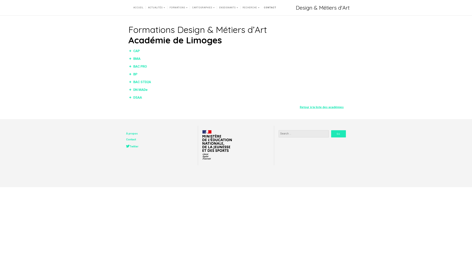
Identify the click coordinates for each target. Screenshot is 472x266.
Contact (131, 139)
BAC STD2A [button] (142, 82)
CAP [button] (136, 51)
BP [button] (135, 74)
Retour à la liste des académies (322, 107)
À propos (132, 133)
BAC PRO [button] (140, 66)
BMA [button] (136, 59)
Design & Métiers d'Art (323, 7)
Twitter (133, 146)
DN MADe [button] (140, 90)
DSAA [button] (137, 97)
